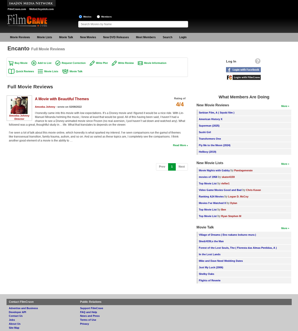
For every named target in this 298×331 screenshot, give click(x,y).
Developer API (17, 312)
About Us (14, 323)
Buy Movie (21, 63)
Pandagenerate (243, 170)
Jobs (12, 319)
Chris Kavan (253, 190)
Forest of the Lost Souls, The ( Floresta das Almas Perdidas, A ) (238, 247)
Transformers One (210, 138)
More (284, 106)
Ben (223, 209)
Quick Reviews (25, 71)
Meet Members (146, 37)
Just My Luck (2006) (211, 267)
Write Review (126, 63)
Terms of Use (88, 319)
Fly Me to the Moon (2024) (214, 145)
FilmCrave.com (17, 9)
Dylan (233, 203)
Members (106, 16)
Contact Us (16, 315)
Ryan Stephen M (231, 216)
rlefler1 (225, 183)
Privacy (84, 323)
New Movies (88, 37)
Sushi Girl (205, 132)
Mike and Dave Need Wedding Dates (221, 260)
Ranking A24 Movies (211, 196)
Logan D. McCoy (238, 196)
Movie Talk (66, 37)
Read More (179, 145)
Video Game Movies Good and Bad (220, 190)
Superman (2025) (209, 125)
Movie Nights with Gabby (214, 170)
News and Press (90, 315)
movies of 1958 (208, 177)
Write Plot (102, 63)
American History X (210, 119)
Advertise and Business (23, 308)
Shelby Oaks (206, 273)
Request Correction (74, 63)
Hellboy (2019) (207, 151)
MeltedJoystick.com (41, 9)
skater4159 (228, 177)
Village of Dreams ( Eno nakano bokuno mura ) (227, 234)
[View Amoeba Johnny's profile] (19, 98)
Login (182, 37)
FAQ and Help (88, 312)
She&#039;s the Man (211, 241)
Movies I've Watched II (212, 203)
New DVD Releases (116, 37)
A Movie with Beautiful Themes (62, 99)
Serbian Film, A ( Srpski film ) (216, 112)
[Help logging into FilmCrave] (258, 62)
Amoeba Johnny (19, 115)
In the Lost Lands (209, 254)
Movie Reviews (20, 37)
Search (167, 37)
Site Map (14, 327)
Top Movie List (208, 183)
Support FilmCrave (91, 308)
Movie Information (155, 63)
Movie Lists (44, 37)
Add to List (44, 63)
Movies (87, 16)
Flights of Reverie (209, 280)
